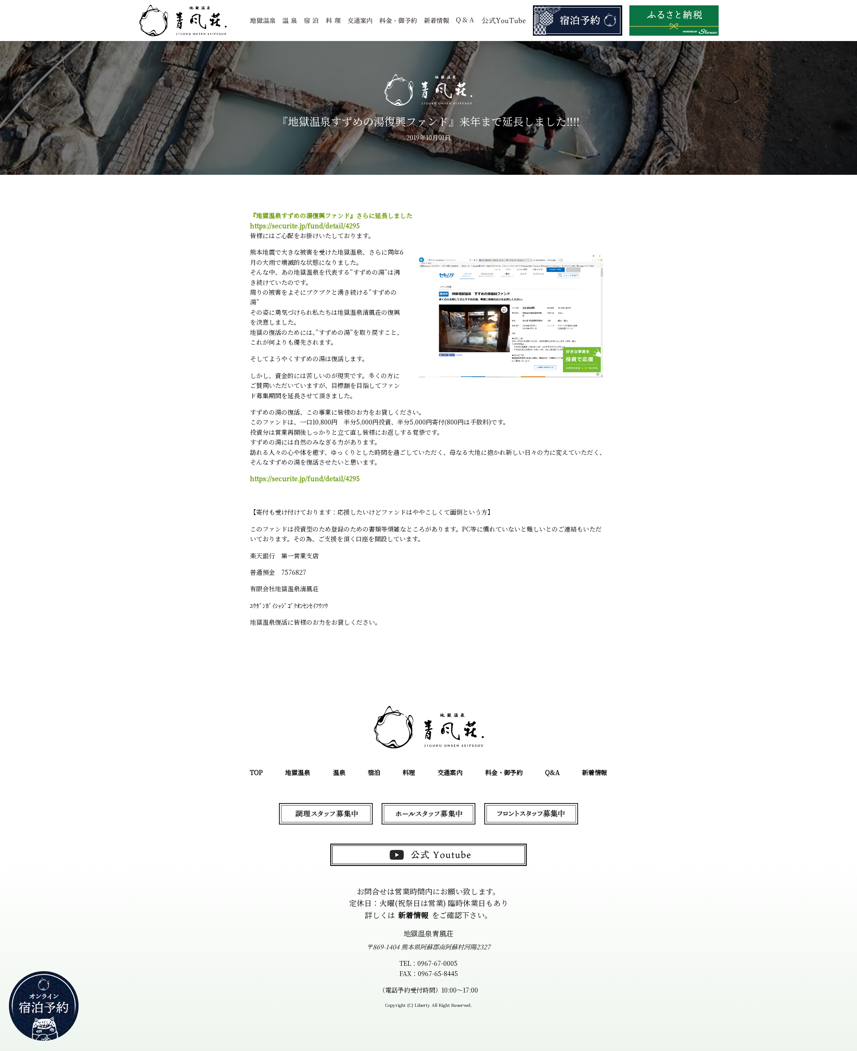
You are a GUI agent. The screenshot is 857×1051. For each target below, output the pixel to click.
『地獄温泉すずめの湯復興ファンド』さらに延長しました (331, 215)
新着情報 (594, 772)
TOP (256, 772)
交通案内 (449, 772)
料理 (409, 772)
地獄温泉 (297, 772)
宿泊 (374, 772)
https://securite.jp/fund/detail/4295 (305, 225)
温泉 (339, 772)
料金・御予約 (504, 772)
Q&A (552, 772)
